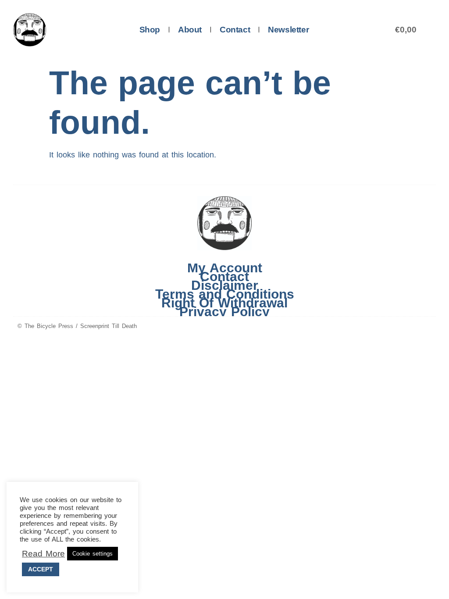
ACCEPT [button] (40, 569)
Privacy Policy (224, 311)
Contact (235, 29)
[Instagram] (427, 326)
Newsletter (288, 29)
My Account (224, 268)
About (190, 29)
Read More (43, 554)
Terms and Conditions (224, 294)
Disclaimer (224, 285)
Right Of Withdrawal (224, 303)
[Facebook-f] (411, 326)
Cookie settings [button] (92, 553)
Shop (149, 29)
